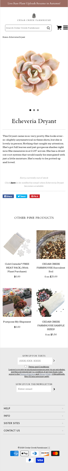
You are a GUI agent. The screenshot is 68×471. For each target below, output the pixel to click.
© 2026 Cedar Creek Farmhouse (32, 448)
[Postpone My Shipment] (17, 302)
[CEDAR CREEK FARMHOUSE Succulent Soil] (50, 244)
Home (5, 37)
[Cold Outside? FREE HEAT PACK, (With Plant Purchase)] (17, 244)
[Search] (49, 31)
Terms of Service (27, 374)
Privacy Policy (46, 374)
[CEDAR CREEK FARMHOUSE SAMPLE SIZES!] (50, 302)
